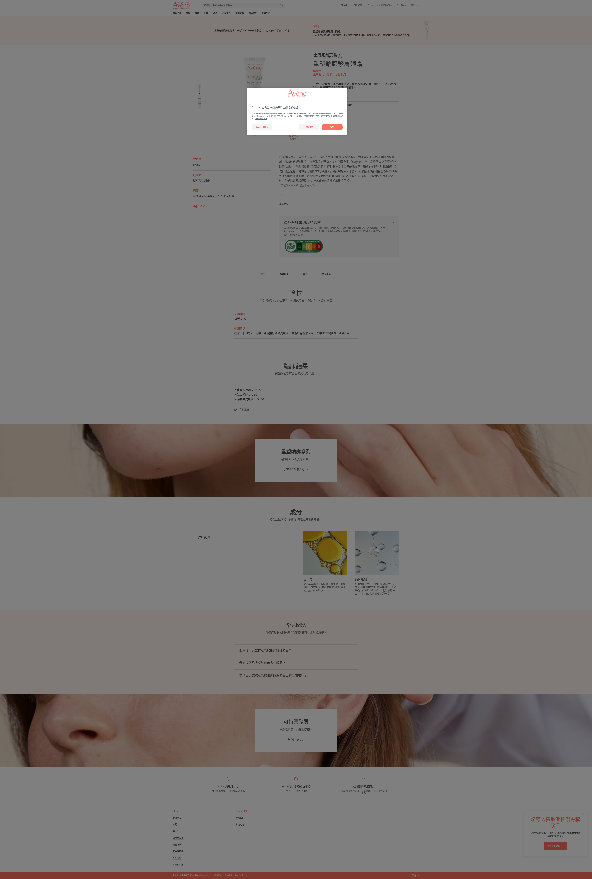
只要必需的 (308, 127)
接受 (332, 127)
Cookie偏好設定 (261, 119)
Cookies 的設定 (262, 127)
